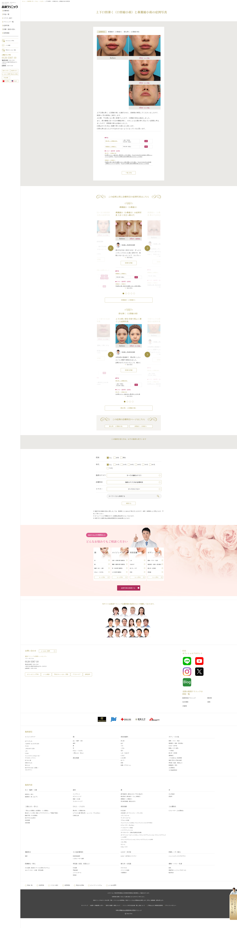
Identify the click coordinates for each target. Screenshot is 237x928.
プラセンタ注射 (125, 820)
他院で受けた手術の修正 (175, 760)
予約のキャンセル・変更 (11, 50)
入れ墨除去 (172, 767)
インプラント (76, 794)
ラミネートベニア (77, 801)
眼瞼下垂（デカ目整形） (31, 815)
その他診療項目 (173, 770)
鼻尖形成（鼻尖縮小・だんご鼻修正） (131, 796)
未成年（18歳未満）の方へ (97, 905)
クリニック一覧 (8, 22)
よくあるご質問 (45, 651)
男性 (124, 457)
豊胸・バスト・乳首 (174, 740)
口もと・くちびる (39, 1)
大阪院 (184, 706)
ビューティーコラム (96, 885)
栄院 (208, 702)
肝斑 (122, 762)
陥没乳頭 (171, 872)
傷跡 (26, 856)
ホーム (23, 1)
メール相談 (8, 45)
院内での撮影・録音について (113, 905)
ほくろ (122, 760)
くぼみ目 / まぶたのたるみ (32, 743)
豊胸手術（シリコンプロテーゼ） (178, 870)
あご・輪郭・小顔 (77, 740)
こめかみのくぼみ (30, 748)
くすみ (122, 748)
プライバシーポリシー (170, 905)
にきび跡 (123, 758)
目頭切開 (27, 820)
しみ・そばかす (125, 753)
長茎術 (74, 875)
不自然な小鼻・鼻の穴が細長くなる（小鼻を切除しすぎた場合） (121, 162)
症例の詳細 (128, 263)
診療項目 (6, 11)
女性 (117, 457)
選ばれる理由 (14, 74)
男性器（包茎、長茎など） (176, 762)
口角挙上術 (76, 815)
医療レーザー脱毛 (173, 748)
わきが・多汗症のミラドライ (128, 856)
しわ (26, 751)
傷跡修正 (171, 755)
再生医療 (76, 758)
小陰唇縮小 (124, 872)
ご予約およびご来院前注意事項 (155, 905)
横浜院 (209, 698)
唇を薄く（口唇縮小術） (112, 141)
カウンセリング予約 (10, 40)
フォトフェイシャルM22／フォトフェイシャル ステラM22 (136, 822)
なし (110, 457)
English (15, 81)
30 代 (132, 464)
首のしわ (27, 765)
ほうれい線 (28, 760)
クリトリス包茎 (125, 870)
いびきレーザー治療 (78, 858)
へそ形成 (171, 750)
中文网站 (7, 81)
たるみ (27, 753)
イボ (122, 745)
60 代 (153, 464)
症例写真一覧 (30, 1)
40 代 (139, 464)
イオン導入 (124, 842)
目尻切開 (27, 822)
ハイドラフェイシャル (127, 830)
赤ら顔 (122, 740)
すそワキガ (124, 867)
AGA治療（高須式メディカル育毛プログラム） (37, 867)
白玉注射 (123, 810)
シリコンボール (77, 872)
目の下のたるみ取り (30, 818)
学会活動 (6, 77)
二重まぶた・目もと (78, 753)
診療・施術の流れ (9, 29)
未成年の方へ (14, 70)
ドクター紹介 (7, 18)
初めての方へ (6, 70)
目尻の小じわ (28, 762)
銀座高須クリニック (189, 698)
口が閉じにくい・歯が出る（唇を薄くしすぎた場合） (118, 155)
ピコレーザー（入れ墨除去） (176, 810)
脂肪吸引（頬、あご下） (31, 796)
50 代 (146, 464)
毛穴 (122, 750)
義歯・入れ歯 (76, 799)
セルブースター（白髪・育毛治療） (34, 870)
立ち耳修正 (172, 794)
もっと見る (102, 577)
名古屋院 (185, 702)
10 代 (117, 464)
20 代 (124, 464)
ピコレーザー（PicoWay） (128, 825)
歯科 (74, 743)
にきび (122, 755)
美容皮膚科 (124, 737)
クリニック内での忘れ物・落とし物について (134, 905)
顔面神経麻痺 (76, 856)
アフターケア (76, 674)
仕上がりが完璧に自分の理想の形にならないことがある (128, 156)
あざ (122, 743)
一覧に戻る (128, 172)
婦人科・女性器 (173, 753)
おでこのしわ (28, 741)
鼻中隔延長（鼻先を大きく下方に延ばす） (132, 794)
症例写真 (6, 25)
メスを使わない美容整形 (175, 758)
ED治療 (75, 867)
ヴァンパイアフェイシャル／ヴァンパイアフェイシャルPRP (137, 839)
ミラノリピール (125, 815)
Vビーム (123, 844)
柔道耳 (170, 796)
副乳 (170, 867)
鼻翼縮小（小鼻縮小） (111, 146)
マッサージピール (125, 818)
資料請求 (87, 674)
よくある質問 (112, 885)
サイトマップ (84, 905)
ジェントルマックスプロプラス (177, 856)
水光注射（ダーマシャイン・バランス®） (132, 813)
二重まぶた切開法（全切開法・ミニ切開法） (37, 810)
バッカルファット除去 (127, 827)
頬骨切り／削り (29, 794)
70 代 (111, 468)
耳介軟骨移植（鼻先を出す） (128, 801)
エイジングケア (30, 737)
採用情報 (6, 33)
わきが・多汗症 (173, 745)
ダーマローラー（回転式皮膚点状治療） (131, 832)
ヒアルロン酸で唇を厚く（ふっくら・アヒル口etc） (87, 813)
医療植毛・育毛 (173, 765)
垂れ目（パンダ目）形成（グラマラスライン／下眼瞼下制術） (42, 813)
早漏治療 (75, 870)
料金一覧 (6, 14)
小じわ (27, 746)
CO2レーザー (124, 847)
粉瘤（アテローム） (126, 765)
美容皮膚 (124, 806)
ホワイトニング (77, 796)
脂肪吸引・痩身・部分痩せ (176, 743)
